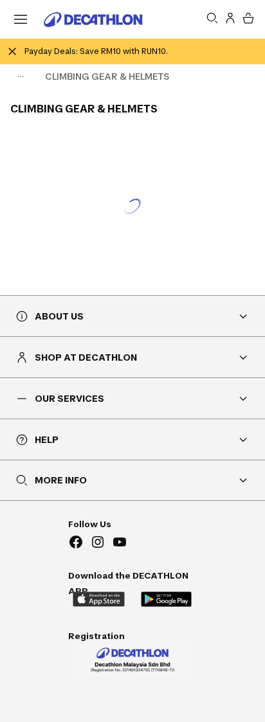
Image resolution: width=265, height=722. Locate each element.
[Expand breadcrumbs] (21, 76)
